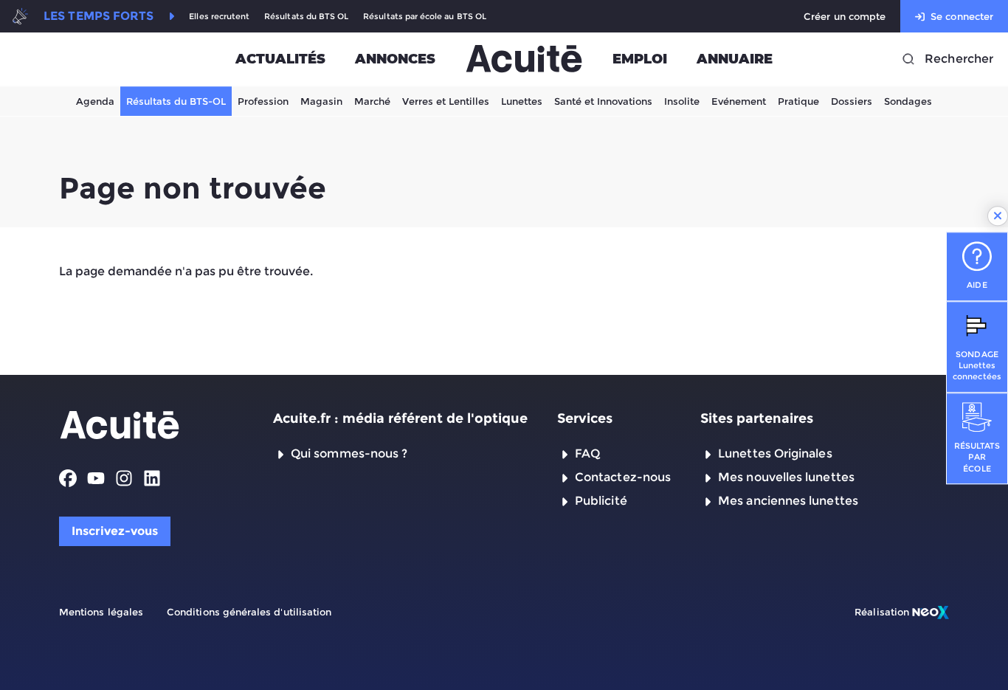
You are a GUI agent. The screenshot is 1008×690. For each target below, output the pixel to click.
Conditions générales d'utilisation (249, 612)
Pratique (798, 101)
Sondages (908, 101)
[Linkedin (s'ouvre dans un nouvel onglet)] (152, 478)
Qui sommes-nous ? (349, 453)
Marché (372, 101)
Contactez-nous (623, 477)
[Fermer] (997, 216)
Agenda (95, 101)
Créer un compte (845, 16)
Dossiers (851, 101)
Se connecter (962, 16)
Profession (263, 101)
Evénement (738, 101)
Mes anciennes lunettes (788, 501)
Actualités (280, 59)
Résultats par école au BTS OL (424, 17)
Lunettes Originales (775, 453)
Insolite (682, 101)
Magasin (321, 101)
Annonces (395, 59)
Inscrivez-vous (115, 531)
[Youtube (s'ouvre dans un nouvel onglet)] (96, 478)
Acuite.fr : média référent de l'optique (400, 418)
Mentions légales (101, 612)
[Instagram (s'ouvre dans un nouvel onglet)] (124, 478)
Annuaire (735, 59)
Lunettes (521, 101)
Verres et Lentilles (445, 101)
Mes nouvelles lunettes (786, 477)
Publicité (601, 501)
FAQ (587, 453)
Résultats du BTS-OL (176, 101)
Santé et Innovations (603, 101)
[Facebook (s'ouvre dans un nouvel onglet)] (68, 478)
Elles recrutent (219, 17)
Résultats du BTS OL (306, 17)
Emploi (639, 59)
